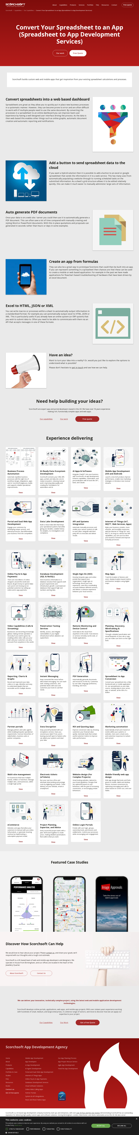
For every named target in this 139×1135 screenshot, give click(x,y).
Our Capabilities (46, 1022)
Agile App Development (66, 1065)
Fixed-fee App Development (68, 1069)
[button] (46, 1132)
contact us (50, 953)
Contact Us (41, 973)
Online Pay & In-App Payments (36, 1079)
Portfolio (90, 5)
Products (73, 5)
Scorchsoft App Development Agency (37, 1047)
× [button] (136, 1119)
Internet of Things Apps (33, 1075)
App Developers (30, 1062)
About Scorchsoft (16, 973)
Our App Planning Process (67, 1058)
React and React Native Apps (35, 1100)
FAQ (97, 5)
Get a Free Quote (87, 1022)
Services (81, 5)
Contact (114, 5)
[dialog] (69, 1126)
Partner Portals (30, 1093)
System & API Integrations (34, 1096)
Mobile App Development (34, 1058)
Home (8, 1058)
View (21, 492)
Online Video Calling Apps (34, 1089)
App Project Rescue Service (67, 1062)
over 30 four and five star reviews (88, 1113)
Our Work (64, 1022)
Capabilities (63, 5)
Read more (18, 1125)
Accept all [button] (101, 1126)
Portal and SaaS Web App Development (39, 1072)
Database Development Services (36, 1082)
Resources (105, 5)
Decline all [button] (121, 1126)
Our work (60, 53)
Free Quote (78, 53)
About (54, 5)
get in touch (77, 367)
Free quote (127, 5)
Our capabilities (46, 419)
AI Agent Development (33, 1069)
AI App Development (32, 1065)
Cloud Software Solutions (34, 1086)
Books (8, 1086)
